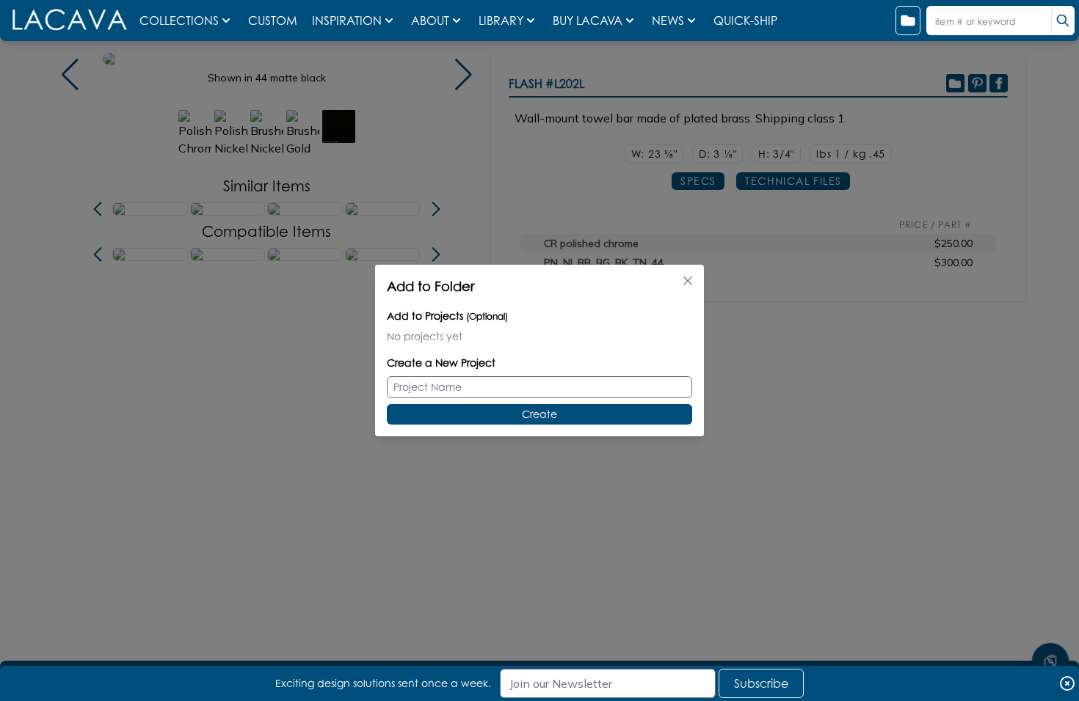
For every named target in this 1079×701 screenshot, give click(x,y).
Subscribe (761, 683)
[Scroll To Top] (1050, 617)
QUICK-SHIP (745, 20)
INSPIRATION (347, 20)
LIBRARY (501, 20)
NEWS (668, 20)
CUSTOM (274, 20)
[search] (1063, 20)
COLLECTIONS (179, 20)
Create (539, 414)
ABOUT (430, 20)
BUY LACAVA (587, 20)
